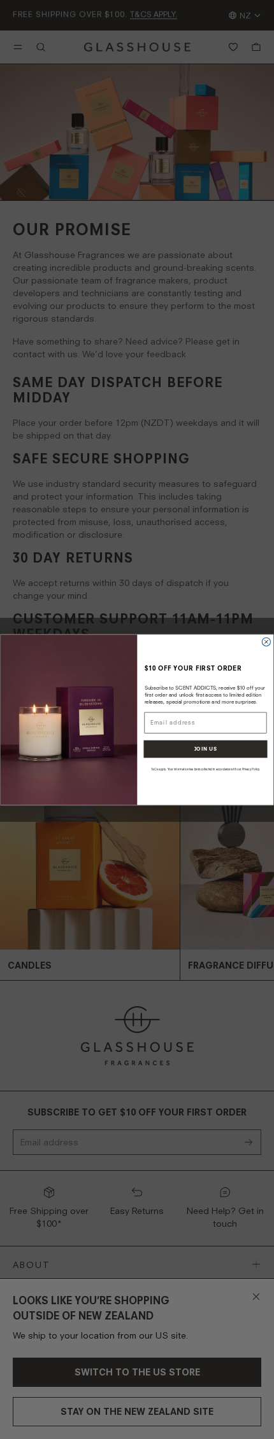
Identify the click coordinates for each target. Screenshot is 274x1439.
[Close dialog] (266, 642)
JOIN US (205, 748)
